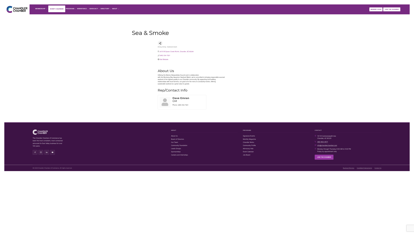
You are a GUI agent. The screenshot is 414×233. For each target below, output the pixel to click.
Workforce (82, 8)
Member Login (376, 9)
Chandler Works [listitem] (248, 142)
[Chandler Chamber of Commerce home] (17, 9)
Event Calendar (57, 9)
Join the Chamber (392, 9)
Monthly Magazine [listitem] (249, 139)
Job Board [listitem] (246, 155)
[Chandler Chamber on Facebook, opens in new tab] (35, 152)
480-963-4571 (322, 142)
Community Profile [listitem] (249, 145)
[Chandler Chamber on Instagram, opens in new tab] (40, 152)
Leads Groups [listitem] (176, 148)
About (114, 8)
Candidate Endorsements (364, 168)
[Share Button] (160, 43)
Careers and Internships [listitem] (179, 155)
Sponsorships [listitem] (176, 152)
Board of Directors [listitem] (177, 139)
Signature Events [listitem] (249, 136)
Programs (70, 8)
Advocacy (93, 8)
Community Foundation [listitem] (179, 145)
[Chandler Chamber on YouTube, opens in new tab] (52, 152)
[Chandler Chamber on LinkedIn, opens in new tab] (46, 152)
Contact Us (378, 168)
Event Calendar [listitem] (248, 152)
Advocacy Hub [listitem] (248, 148)
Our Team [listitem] (174, 142)
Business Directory (348, 168)
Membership (40, 8)
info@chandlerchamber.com (327, 145)
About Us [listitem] (174, 136)
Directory (105, 8)
